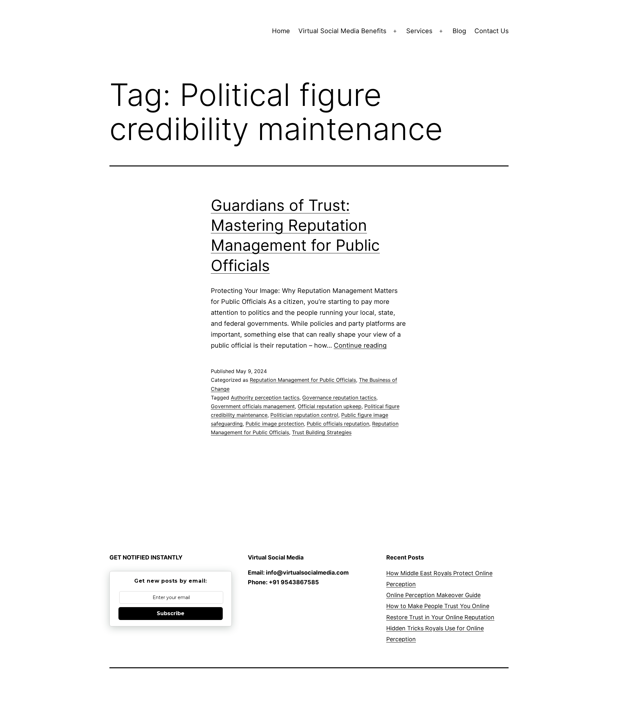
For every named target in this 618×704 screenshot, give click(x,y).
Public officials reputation (338, 423)
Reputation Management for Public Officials (303, 380)
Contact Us (491, 31)
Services (419, 31)
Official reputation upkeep (329, 406)
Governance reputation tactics (339, 397)
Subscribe (170, 613)
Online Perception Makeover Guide (433, 595)
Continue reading (360, 345)
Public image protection (275, 423)
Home (281, 31)
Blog (459, 31)
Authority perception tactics (265, 397)
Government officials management (253, 406)
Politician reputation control (304, 415)
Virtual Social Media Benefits (342, 31)
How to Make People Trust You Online (437, 606)
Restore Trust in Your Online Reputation (440, 617)
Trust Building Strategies (321, 432)
